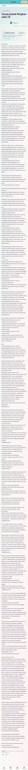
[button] (2, 2)
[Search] (18, 2)
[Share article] (3, 754)
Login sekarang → (7, 38)
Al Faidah (13, 2)
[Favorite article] (6, 754)
